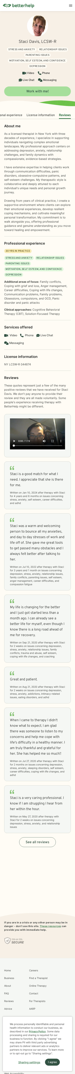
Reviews (65, 115)
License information (41, 115)
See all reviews (37, 842)
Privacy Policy (37, 1031)
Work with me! (37, 91)
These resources (50, 926)
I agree (52, 1062)
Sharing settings (29, 1062)
